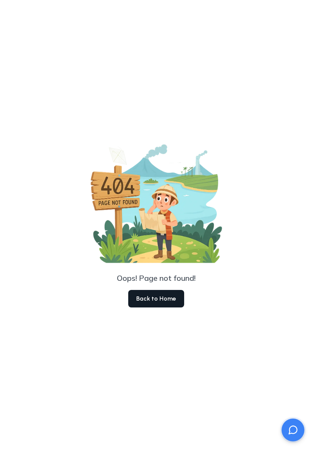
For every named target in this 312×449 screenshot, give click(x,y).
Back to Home (156, 298)
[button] (293, 430)
